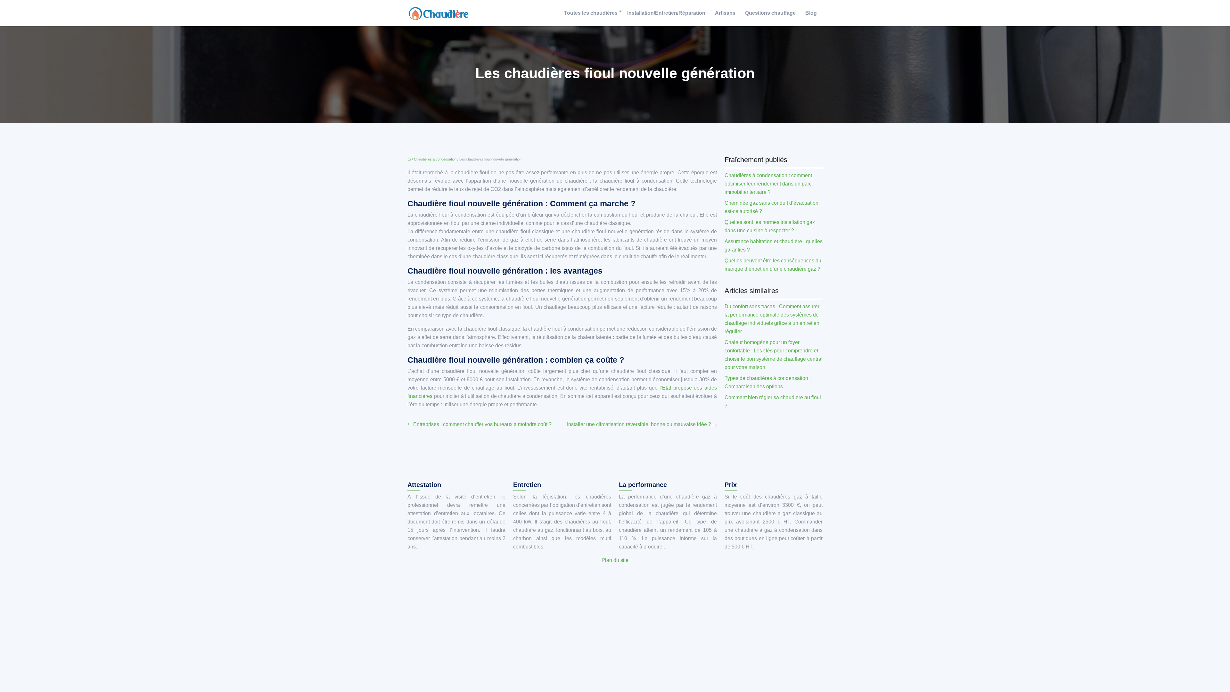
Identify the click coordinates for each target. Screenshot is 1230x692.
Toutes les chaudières (591, 13)
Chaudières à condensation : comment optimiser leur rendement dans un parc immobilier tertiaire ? (768, 184)
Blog (811, 13)
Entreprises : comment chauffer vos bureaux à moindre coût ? (482, 424)
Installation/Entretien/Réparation (666, 13)
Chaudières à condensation (435, 159)
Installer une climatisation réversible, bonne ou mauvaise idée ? (639, 424)
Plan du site (615, 560)
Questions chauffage (770, 13)
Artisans (725, 13)
